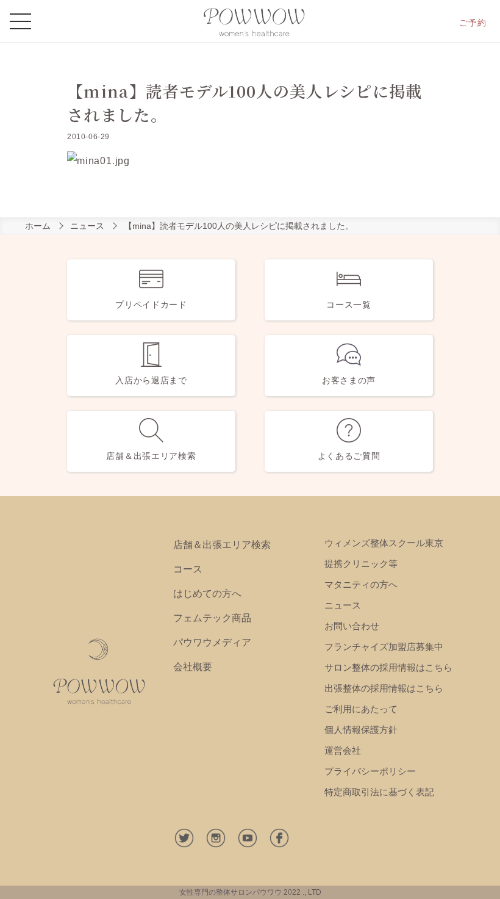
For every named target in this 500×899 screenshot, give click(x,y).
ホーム (38, 226)
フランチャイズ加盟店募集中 (383, 646)
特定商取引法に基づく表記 (379, 792)
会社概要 (192, 667)
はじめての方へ (207, 593)
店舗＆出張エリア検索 (222, 545)
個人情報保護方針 (361, 729)
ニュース (87, 226)
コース (187, 569)
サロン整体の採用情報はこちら (388, 667)
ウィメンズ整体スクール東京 (383, 543)
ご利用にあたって (361, 709)
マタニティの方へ (361, 584)
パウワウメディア (212, 642)
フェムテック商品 (212, 618)
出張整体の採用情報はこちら (383, 688)
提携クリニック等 (361, 563)
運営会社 (342, 750)
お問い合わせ (351, 626)
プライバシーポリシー (370, 771)
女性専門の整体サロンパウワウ (230, 892)
